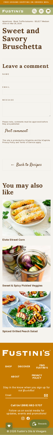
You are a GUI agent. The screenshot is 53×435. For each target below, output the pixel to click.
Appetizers (7, 21)
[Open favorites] (9, 426)
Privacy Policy (8, 142)
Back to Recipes (28, 165)
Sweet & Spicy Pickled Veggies (22, 285)
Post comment (16, 131)
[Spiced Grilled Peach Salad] (26, 309)
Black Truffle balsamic (23, 21)
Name (5, 74)
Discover (24, 366)
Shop (8, 366)
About (15, 376)
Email (6, 87)
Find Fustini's (42, 366)
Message (8, 100)
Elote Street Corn (13, 239)
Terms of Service (27, 142)
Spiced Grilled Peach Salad (20, 331)
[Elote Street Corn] (26, 218)
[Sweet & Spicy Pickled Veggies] (26, 264)
